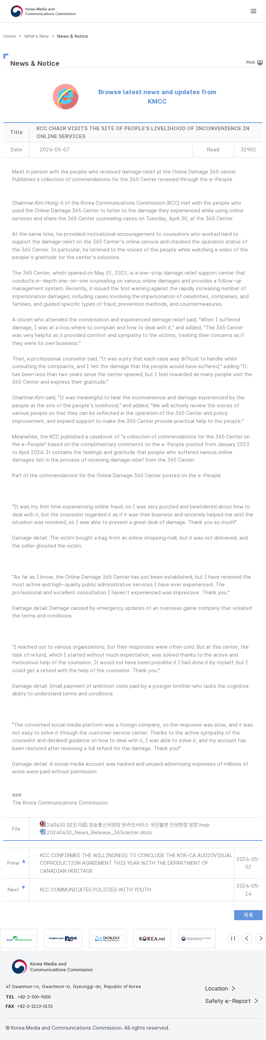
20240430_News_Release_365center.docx (99, 832)
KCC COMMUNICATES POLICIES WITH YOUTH (95, 890)
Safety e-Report (228, 1000)
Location (217, 988)
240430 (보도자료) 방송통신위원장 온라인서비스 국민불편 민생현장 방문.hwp (128, 825)
